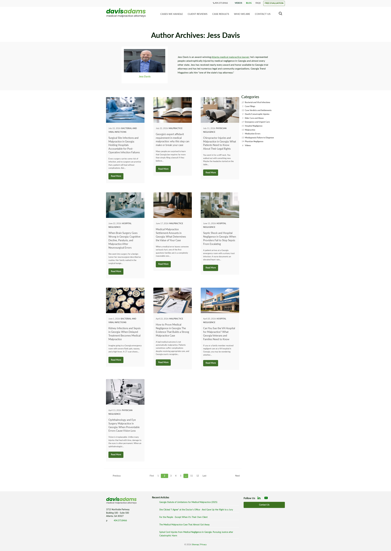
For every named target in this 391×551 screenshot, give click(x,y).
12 (197, 476)
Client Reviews (197, 14)
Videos (238, 3)
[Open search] (280, 13)
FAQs (258, 3)
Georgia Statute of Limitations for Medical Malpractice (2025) (188, 502)
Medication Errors (252, 134)
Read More (116, 176)
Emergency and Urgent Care (257, 122)
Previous (117, 476)
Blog (249, 3)
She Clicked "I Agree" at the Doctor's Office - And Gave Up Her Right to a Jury (196, 510)
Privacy (203, 545)
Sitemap (195, 545)
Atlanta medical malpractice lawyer (230, 57)
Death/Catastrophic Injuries (257, 114)
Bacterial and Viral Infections (257, 103)
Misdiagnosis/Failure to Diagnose (259, 138)
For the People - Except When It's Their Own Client (183, 517)
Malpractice (175, 128)
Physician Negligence (254, 141)
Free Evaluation (274, 3)
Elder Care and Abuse (254, 118)
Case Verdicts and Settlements (258, 110)
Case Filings (250, 106)
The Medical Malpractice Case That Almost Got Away (184, 525)
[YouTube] (267, 499)
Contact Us (262, 14)
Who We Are (242, 14)
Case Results (220, 14)
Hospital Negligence (253, 126)
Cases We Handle (171, 14)
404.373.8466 (221, 3)
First (152, 476)
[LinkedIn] (260, 499)
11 (191, 476)
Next (237, 476)
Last (204, 476)
